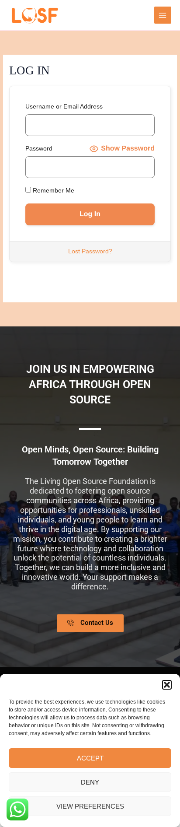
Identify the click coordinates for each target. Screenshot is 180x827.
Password (38, 148)
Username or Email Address (64, 106)
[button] (167, 684)
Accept (90, 758)
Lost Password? (90, 251)
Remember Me (52, 190)
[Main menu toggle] (162, 15)
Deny (90, 782)
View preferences (90, 806)
